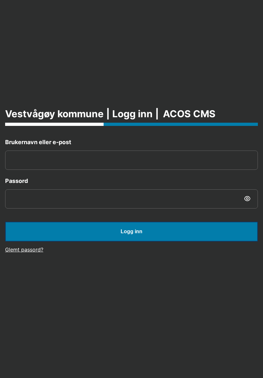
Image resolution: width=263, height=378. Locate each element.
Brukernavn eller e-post (38, 142)
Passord (16, 180)
